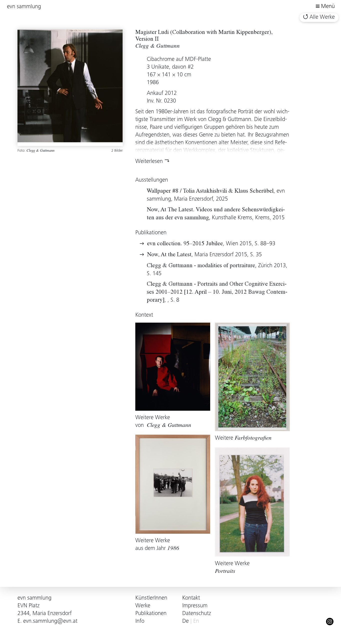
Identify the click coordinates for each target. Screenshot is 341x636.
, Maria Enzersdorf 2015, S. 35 (204, 255)
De (185, 621)
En (196, 621)
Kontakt (191, 598)
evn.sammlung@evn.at (50, 621)
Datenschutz (196, 614)
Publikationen (151, 614)
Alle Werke (322, 17)
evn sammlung (24, 7)
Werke (142, 606)
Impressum (194, 606)
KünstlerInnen (151, 598)
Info (139, 621)
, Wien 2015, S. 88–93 (211, 244)
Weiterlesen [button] (149, 161)
